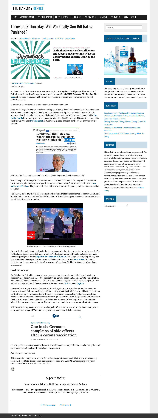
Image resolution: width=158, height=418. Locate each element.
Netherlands (70, 38)
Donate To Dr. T (130, 17)
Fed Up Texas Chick (26, 83)
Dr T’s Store (76, 17)
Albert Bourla (25, 38)
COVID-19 (59, 38)
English (80, 283)
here (13, 97)
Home (14, 17)
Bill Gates (36, 38)
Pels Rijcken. (60, 256)
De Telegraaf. (37, 120)
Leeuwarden (78, 259)
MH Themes (38, 416)
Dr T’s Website (90, 17)
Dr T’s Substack (61, 17)
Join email (103, 17)
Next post (64, 405)
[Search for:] (124, 27)
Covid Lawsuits (48, 38)
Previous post (49, 405)
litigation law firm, (44, 256)
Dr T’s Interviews (45, 17)
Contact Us (115, 17)
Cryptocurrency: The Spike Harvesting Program (124, 113)
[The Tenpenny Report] (79, 7)
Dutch (67, 283)
